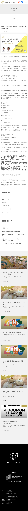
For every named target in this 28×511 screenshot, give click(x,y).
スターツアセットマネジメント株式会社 (14, 481)
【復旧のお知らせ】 (7, 228)
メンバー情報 (5, 209)
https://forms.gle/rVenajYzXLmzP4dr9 (9, 175)
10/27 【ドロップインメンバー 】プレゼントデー (14, 303)
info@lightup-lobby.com (12, 179)
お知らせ (4, 202)
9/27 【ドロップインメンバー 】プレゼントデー (13, 392)
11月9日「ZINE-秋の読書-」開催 (12, 332)
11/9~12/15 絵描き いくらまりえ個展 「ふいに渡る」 (13, 273)
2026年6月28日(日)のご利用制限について (12, 243)
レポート (4, 212)
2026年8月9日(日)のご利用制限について (11, 231)
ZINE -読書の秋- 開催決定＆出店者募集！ (13, 361)
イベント (14, 19)
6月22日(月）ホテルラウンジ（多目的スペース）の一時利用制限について (13, 239)
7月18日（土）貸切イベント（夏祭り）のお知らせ (13, 235)
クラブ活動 (4, 205)
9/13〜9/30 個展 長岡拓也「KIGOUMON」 (10, 422)
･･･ (3, 279)
